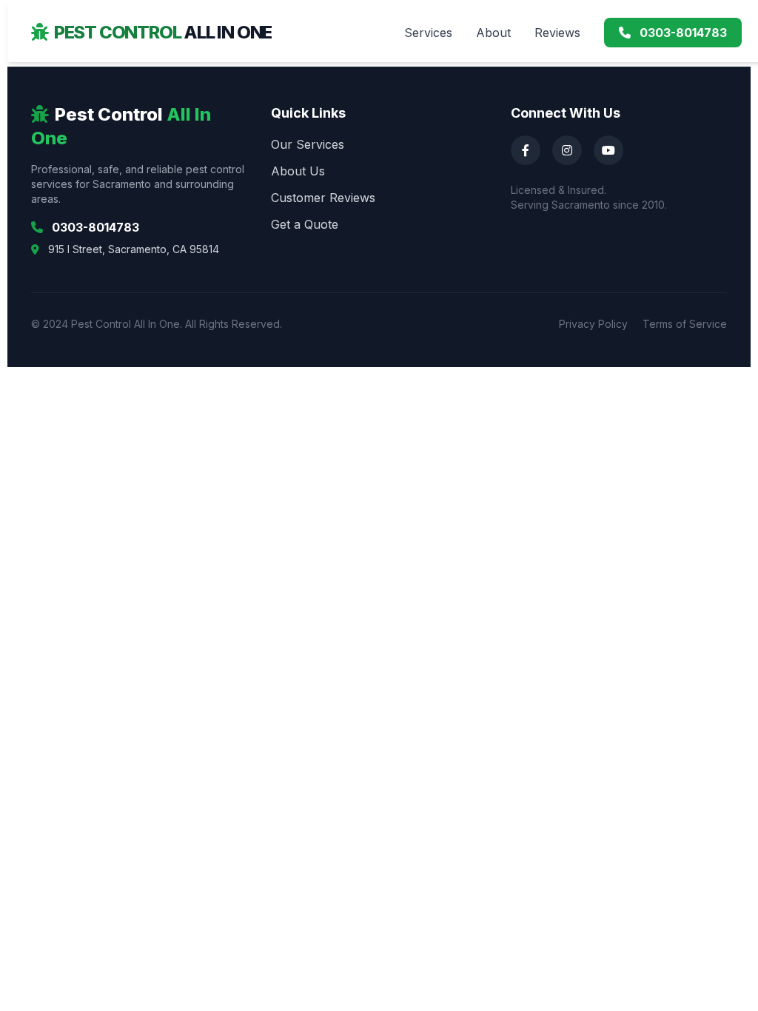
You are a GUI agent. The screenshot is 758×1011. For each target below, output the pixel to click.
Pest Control (163, 32)
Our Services (307, 144)
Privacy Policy (593, 324)
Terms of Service (685, 324)
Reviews (557, 32)
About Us (298, 171)
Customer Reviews (323, 197)
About (493, 32)
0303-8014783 (682, 32)
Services (428, 32)
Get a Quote (304, 224)
